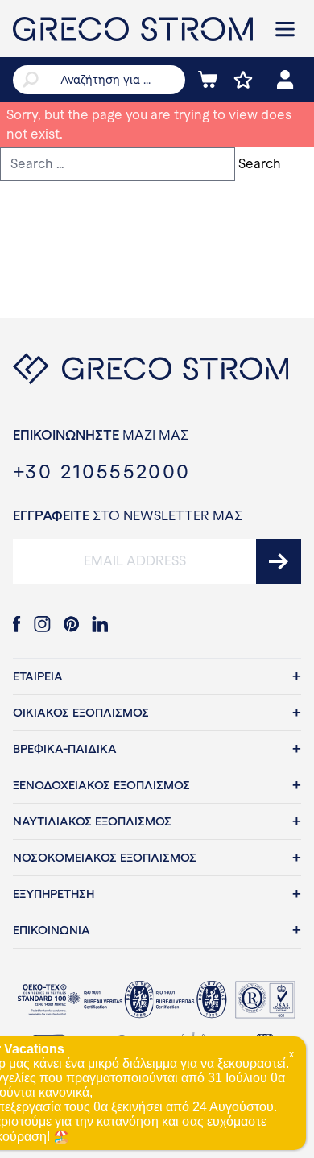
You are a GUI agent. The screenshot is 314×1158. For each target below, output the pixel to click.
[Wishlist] (243, 80)
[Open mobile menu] (285, 29)
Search (259, 164)
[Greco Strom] (133, 29)
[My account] (285, 80)
